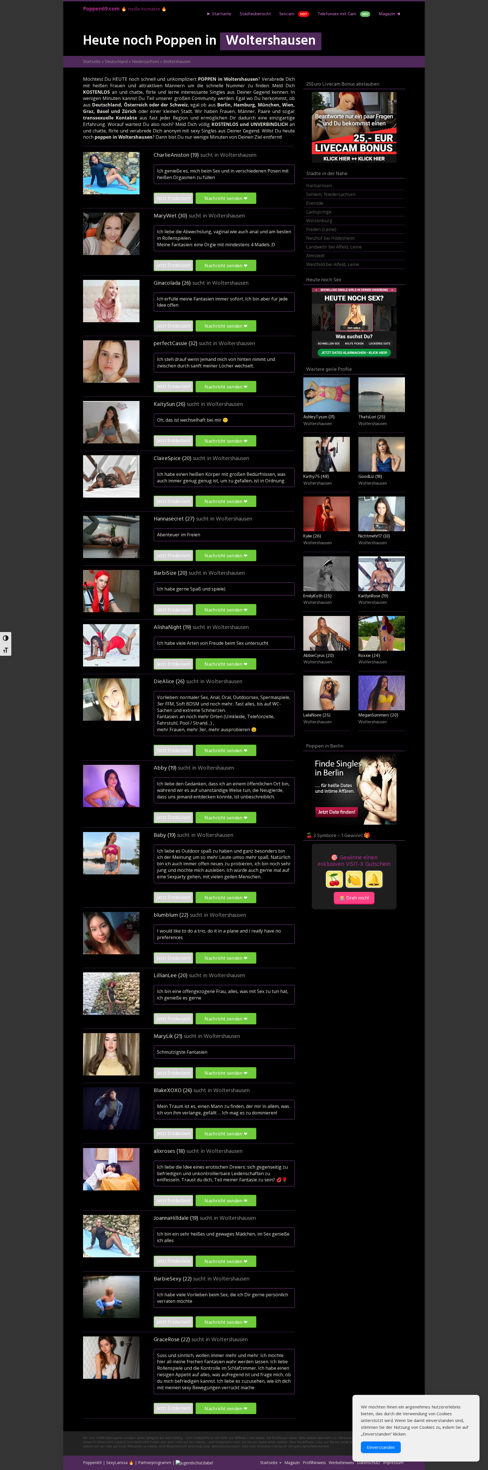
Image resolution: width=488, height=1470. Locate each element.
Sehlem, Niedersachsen (331, 194)
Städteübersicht (255, 14)
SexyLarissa (117, 1462)
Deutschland (116, 61)
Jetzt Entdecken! (173, 198)
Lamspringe (319, 212)
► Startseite (218, 14)
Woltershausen (238, 155)
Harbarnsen (319, 185)
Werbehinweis (341, 1462)
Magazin (292, 1462)
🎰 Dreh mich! (354, 898)
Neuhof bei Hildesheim (330, 238)
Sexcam (293, 14)
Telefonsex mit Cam (343, 14)
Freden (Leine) (321, 229)
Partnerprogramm (154, 1462)
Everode (314, 203)
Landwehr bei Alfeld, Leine (334, 247)
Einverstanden (381, 1447)
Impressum (393, 1462)
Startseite (92, 61)
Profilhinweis (314, 1462)
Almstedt (315, 255)
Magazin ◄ (390, 14)
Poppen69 (92, 1462)
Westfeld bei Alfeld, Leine (332, 264)
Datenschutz (368, 1462)
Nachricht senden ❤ (226, 198)
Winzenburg (319, 220)
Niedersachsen (145, 61)
